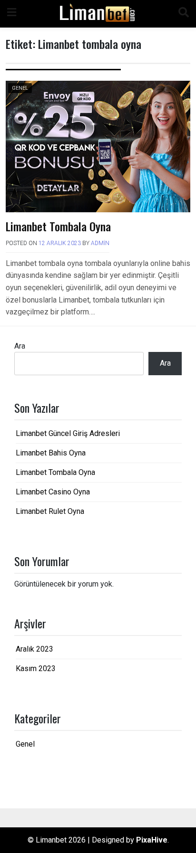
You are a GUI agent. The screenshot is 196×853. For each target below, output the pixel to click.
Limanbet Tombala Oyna (58, 226)
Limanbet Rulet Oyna (50, 511)
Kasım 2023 (36, 668)
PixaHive (151, 839)
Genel (20, 88)
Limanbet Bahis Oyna (51, 452)
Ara (19, 346)
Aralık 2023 (34, 649)
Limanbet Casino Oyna (53, 491)
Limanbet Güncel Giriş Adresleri (68, 433)
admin (100, 243)
